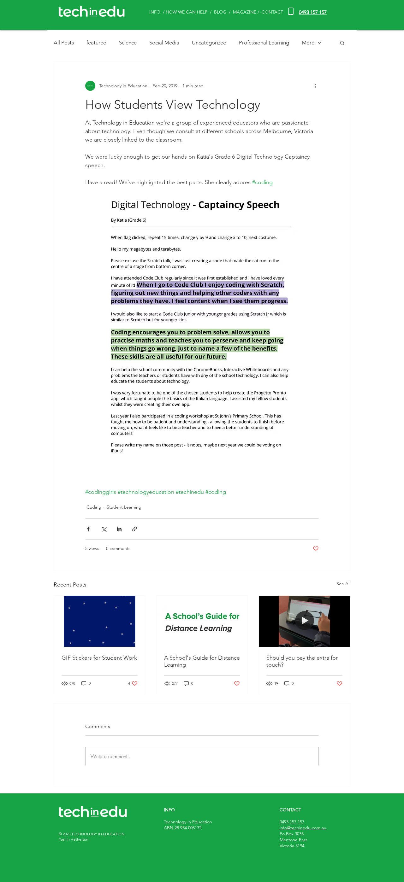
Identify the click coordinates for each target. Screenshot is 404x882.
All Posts (64, 42)
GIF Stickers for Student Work (99, 657)
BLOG (221, 12)
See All (343, 584)
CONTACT (272, 12)
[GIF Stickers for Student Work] (99, 621)
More (308, 42)
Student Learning (124, 507)
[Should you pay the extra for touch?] (304, 621)
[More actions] (315, 86)
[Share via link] (135, 529)
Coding (93, 507)
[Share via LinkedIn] (119, 529)
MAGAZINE (244, 12)
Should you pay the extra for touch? (302, 661)
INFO (154, 12)
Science (128, 42)
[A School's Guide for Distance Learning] (202, 621)
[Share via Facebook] (88, 529)
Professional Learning (264, 42)
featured (96, 42)
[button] (342, 42)
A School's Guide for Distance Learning (202, 661)
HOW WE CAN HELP (186, 12)
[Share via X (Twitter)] (104, 529)
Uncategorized (209, 42)
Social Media (164, 42)
